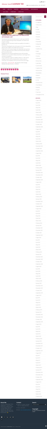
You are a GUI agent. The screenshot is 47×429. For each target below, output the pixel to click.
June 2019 (38, 300)
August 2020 (38, 266)
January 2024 (38, 170)
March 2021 (38, 249)
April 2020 (38, 276)
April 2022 (38, 218)
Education (38, 36)
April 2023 (38, 191)
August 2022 (38, 208)
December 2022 (39, 201)
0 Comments (17, 63)
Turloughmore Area (40, 94)
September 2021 (39, 235)
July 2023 (38, 184)
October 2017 (39, 348)
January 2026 (38, 117)
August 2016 (38, 382)
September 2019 (39, 292)
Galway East (19, 62)
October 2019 (39, 290)
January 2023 (38, 199)
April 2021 (38, 247)
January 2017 (38, 369)
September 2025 (39, 126)
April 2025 (38, 138)
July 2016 (38, 384)
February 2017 (39, 367)
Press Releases (39, 85)
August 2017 (38, 353)
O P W (37, 80)
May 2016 (38, 389)
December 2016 (39, 372)
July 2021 (38, 240)
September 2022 (39, 206)
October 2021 (39, 232)
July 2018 (38, 326)
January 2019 (38, 312)
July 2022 (38, 211)
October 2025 (39, 124)
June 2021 (38, 242)
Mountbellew (38, 72)
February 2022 (39, 223)
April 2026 (38, 110)
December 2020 (39, 256)
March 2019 (38, 307)
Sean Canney (5, 62)
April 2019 (38, 305)
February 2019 (39, 309)
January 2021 (38, 254)
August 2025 (38, 129)
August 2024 (38, 153)
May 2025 (38, 136)
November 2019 (39, 288)
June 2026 (38, 105)
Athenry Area (38, 24)
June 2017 (38, 357)
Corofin (37, 29)
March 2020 (38, 278)
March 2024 (38, 165)
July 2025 (38, 131)
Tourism (37, 89)
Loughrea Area (39, 68)
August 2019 (38, 295)
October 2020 (39, 261)
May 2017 (38, 360)
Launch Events (39, 65)
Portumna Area (39, 82)
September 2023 (39, 179)
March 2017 (38, 365)
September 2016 (39, 379)
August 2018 (38, 324)
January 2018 (38, 341)
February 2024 (39, 167)
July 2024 (38, 155)
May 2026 (38, 107)
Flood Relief (38, 41)
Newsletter (38, 77)
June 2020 (38, 271)
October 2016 (39, 377)
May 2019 (38, 302)
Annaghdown (38, 22)
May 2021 (38, 244)
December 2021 (39, 227)
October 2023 (39, 177)
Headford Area (39, 48)
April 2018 (38, 333)
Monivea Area (39, 70)
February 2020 (39, 280)
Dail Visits (38, 32)
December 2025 (39, 119)
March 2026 (38, 112)
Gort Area (38, 46)
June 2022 (38, 213)
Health (22, 62)
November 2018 (39, 317)
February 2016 (39, 396)
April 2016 (38, 391)
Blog (15, 62)
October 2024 (39, 148)
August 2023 (38, 182)
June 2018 (38, 329)
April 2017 (38, 362)
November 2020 (39, 259)
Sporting (38, 87)
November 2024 (39, 146)
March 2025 (38, 141)
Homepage (25, 62)
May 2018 (38, 331)
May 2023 (38, 189)
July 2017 (38, 355)
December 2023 (39, 172)
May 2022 (38, 215)
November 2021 (39, 230)
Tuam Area (12, 63)
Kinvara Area (38, 60)
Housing (37, 56)
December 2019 (39, 285)
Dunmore (38, 34)
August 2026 (38, 100)
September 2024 (39, 150)
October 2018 (39, 319)
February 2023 (39, 196)
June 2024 (38, 158)
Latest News (8, 63)
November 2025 (39, 122)
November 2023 (39, 175)
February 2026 (39, 114)
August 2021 (38, 237)
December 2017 (39, 343)
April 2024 (38, 162)
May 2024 (38, 160)
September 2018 (39, 321)
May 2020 (38, 273)
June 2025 (38, 134)
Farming (37, 39)
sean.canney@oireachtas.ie (25, 409)
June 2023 (38, 187)
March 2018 (38, 336)
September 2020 (39, 264)
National (38, 75)
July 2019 (38, 297)
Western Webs (9, 426)
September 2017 (39, 350)
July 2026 (38, 102)
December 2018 (39, 314)
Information (3, 63)
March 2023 (38, 194)
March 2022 (38, 220)
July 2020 (38, 268)
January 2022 (38, 225)
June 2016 (38, 386)
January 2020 (38, 283)
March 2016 (38, 394)
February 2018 (39, 338)
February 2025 (39, 143)
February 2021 (39, 252)
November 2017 (39, 345)
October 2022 (39, 203)
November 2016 (39, 374)
